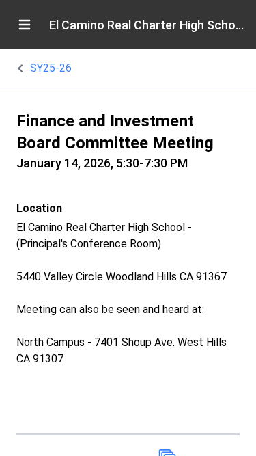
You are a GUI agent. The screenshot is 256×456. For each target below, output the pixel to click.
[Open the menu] (24, 24)
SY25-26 (51, 68)
